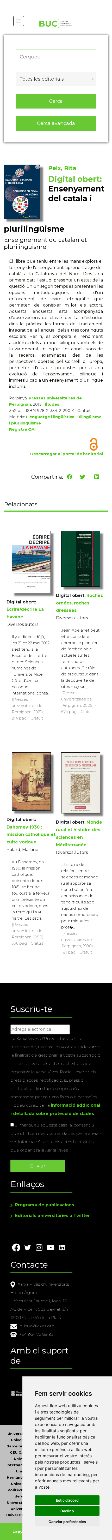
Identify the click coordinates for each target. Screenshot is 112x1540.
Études (52, 404)
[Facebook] (69, 477)
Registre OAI (22, 429)
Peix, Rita (62, 168)
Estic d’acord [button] (67, 1500)
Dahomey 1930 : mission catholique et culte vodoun (31, 835)
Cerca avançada (56, 123)
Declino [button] (67, 1511)
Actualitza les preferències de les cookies (49, 3)
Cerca (56, 101)
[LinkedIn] (97, 477)
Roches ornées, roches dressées (79, 603)
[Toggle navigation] (18, 21)
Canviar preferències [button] (67, 1521)
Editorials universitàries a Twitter (52, 1215)
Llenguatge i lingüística (50, 416)
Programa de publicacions (44, 1204)
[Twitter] (82, 477)
